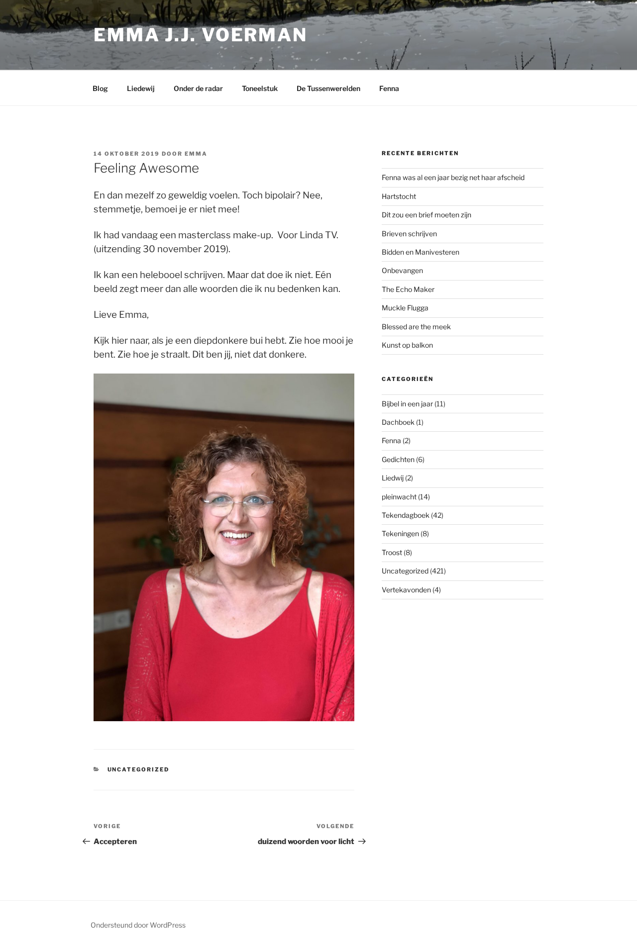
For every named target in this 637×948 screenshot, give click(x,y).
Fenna (389, 88)
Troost (392, 552)
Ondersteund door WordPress (138, 925)
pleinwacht (399, 496)
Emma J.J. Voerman (201, 35)
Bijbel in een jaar (407, 403)
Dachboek (398, 422)
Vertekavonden (406, 589)
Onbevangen (402, 270)
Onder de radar (198, 88)
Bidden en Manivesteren (420, 252)
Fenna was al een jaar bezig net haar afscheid (453, 177)
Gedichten (398, 459)
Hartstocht (399, 196)
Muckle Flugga (405, 307)
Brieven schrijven (409, 233)
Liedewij (141, 88)
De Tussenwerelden (328, 88)
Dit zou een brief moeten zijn (426, 214)
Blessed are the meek (416, 326)
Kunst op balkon (407, 345)
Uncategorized (138, 769)
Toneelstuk (260, 88)
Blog (100, 88)
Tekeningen (400, 533)
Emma (196, 153)
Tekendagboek (405, 515)
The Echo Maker (408, 289)
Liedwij (393, 478)
